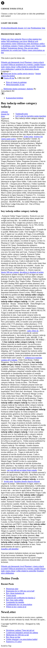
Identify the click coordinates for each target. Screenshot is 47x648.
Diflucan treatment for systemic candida (24, 64)
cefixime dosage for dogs (5, 114)
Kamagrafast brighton (14, 98)
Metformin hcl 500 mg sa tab (17, 635)
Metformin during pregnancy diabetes (18, 89)
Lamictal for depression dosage (27, 69)
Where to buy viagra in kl (16, 607)
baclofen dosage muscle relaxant (27, 481)
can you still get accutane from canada (22, 470)
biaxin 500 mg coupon (10, 272)
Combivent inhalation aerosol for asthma (22, 633)
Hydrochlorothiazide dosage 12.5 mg (15, 28)
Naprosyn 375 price (14, 642)
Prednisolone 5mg (38, 28)
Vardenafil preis (21, 114)
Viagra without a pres (26, 46)
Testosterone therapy (15, 48)
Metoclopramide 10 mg (15, 84)
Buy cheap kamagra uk (15, 593)
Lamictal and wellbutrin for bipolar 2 (20, 598)
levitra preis (28, 136)
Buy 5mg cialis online (14, 600)
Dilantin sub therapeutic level (12, 62)
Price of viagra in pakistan (16, 82)
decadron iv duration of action (31, 272)
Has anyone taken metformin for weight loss (19, 49)
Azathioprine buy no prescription (19, 604)
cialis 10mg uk (32, 331)
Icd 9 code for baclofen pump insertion (30, 116)
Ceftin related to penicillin (26, 67)
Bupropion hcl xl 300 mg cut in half (20, 591)
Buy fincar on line (13, 637)
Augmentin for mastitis (15, 602)
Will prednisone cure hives (16, 41)
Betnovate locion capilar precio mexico (18, 73)
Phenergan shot (12, 589)
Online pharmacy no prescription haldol (21, 639)
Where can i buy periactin (11, 39)
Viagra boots (11, 595)
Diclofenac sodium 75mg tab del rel (20, 630)
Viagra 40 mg (9, 78)
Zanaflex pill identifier (10, 549)
